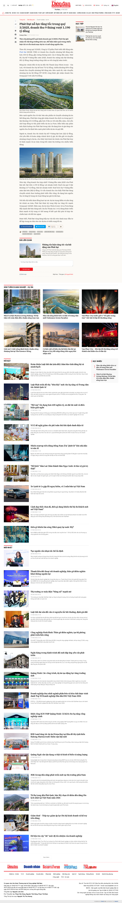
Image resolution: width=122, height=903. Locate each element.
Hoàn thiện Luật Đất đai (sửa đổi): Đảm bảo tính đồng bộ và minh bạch (57, 365)
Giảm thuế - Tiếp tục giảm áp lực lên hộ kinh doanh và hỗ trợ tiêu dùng (59, 817)
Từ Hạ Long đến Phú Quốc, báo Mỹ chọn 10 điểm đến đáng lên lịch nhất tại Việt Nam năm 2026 (58, 796)
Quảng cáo (106, 5)
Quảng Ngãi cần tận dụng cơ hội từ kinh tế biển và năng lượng (59, 754)
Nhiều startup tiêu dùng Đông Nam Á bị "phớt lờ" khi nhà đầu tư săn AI (59, 447)
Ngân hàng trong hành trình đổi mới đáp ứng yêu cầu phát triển (57, 654)
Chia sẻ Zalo (41, 226)
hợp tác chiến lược (27, 234)
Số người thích (69, 274)
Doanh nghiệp (24, 13)
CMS (103, 901)
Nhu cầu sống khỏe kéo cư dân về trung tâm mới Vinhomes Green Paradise (60, 317)
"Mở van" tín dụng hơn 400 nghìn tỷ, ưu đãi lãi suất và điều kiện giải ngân (57, 406)
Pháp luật (41, 13)
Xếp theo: (55, 274)
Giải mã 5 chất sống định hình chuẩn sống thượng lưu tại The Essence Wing (21, 350)
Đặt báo (98, 5)
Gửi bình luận (26, 269)
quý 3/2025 (37, 234)
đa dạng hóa (59, 231)
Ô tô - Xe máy (116, 13)
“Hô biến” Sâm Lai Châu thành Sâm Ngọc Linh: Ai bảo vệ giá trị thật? (59, 467)
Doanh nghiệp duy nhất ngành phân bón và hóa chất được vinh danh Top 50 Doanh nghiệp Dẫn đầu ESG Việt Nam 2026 (59, 694)
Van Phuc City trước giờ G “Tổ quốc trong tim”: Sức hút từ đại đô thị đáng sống (98, 317)
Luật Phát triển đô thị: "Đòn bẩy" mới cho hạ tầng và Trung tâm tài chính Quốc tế (60, 386)
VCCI (18, 13)
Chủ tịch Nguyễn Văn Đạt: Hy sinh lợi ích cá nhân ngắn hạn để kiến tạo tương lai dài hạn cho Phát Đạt (94, 29)
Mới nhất (14, 5)
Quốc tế (65, 13)
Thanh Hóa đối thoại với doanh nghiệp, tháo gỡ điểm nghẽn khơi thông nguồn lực (58, 572)
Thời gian (61, 274)
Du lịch (88, 13)
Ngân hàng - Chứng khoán (77, 13)
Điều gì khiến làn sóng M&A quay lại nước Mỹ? (52, 527)
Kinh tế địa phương (98, 13)
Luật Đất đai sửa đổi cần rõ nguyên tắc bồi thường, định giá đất (59, 612)
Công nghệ (107, 13)
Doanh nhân (34, 13)
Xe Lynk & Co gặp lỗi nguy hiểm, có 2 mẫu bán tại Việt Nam (58, 486)
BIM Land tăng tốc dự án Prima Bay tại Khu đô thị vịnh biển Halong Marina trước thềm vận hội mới (58, 735)
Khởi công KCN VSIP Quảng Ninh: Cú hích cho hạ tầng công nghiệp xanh (58, 715)
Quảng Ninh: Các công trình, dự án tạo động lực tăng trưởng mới (58, 674)
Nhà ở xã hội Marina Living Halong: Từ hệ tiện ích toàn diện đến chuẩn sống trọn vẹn (21, 317)
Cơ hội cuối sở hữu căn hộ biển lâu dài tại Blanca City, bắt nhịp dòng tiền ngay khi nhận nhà (59, 351)
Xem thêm (46, 857)
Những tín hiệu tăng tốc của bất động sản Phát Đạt (56, 246)
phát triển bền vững (49, 231)
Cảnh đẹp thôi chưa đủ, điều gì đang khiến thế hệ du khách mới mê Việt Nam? (59, 508)
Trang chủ (22, 19)
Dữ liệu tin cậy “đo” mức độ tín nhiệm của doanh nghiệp (56, 836)
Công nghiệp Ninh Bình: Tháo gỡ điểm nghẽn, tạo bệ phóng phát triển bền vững (58, 633)
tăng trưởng (32, 231)
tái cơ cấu (40, 231)
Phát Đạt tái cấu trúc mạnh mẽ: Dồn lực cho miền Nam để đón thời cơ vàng (93, 37)
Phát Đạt (22, 52)
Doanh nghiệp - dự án (43, 19)
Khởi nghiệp (49, 13)
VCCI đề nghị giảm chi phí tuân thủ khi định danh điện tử (57, 425)
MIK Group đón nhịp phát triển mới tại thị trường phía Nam (58, 775)
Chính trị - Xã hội (10, 13)
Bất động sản (58, 13)
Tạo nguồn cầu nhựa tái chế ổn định (47, 551)
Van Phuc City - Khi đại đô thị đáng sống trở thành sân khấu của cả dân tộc (100, 350)
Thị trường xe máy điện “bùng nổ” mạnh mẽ (51, 592)
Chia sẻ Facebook (27, 226)
